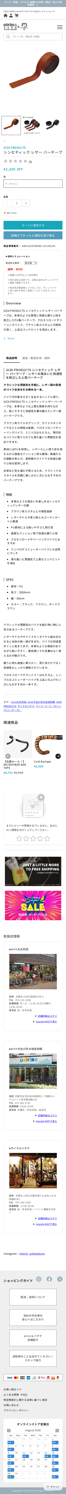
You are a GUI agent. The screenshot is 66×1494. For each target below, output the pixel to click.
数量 (6, 196)
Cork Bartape (42, 761)
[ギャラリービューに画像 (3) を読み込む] (52, 125)
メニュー (59, 27)
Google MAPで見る (46, 1021)
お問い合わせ (11, 1405)
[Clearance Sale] (33, 905)
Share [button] (11, 338)
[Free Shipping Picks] (33, 871)
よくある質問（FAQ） (16, 1394)
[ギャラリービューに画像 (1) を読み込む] (11, 125)
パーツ (39, 706)
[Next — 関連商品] (58, 756)
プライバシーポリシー (16, 1410)
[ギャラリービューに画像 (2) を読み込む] (31, 125)
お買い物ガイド (12, 1389)
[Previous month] (9, 1430)
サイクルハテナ (26, 706)
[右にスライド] (5, 141)
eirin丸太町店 (18, 702)
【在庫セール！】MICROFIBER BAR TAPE (15, 765)
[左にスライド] (5, 111)
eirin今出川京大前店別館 (41, 702)
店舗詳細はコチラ (47, 1016)
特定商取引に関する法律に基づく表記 (25, 1400)
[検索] (9, 36)
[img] (15, 161)
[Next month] (57, 1430)
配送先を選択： (13, 262)
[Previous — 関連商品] (8, 756)
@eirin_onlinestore (32, 1253)
